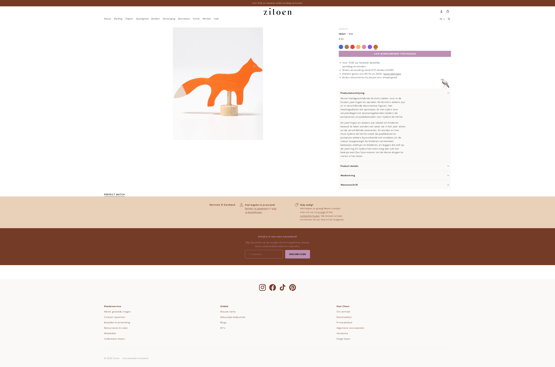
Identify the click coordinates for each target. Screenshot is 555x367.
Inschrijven (297, 254)
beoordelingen (392, 73)
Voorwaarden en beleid (135, 358)
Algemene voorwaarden (350, 328)
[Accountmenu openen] (441, 11)
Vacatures (342, 333)
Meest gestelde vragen (117, 311)
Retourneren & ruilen (116, 328)
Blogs (223, 322)
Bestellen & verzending (117, 322)
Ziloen (116, 358)
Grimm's (343, 29)
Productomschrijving (353, 93)
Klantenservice (112, 306)
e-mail (321, 212)
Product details (349, 166)
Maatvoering (348, 175)
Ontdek (224, 306)
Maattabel (110, 333)
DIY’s (222, 328)
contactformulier (310, 216)
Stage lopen (343, 338)
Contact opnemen (114, 317)
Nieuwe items (228, 311)
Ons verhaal (343, 311)
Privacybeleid (344, 322)
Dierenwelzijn (344, 317)
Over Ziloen (342, 306)
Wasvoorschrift (349, 185)
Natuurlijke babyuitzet (233, 317)
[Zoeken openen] (449, 19)
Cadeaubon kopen (114, 338)
